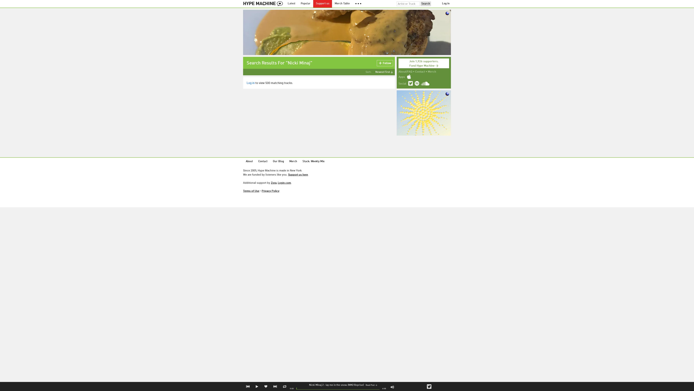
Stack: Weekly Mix (314, 161)
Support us (322, 3)
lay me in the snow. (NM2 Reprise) (345, 385)
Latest (291, 3)
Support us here (298, 174)
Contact (420, 71)
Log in (446, 3)
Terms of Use (251, 191)
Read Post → (371, 385)
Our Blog (278, 161)
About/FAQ (405, 71)
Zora (274, 182)
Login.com (284, 182)
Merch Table (342, 3)
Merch (432, 71)
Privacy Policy (270, 191)
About (249, 161)
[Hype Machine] (264, 4)
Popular (305, 3)
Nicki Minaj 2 (316, 385)
